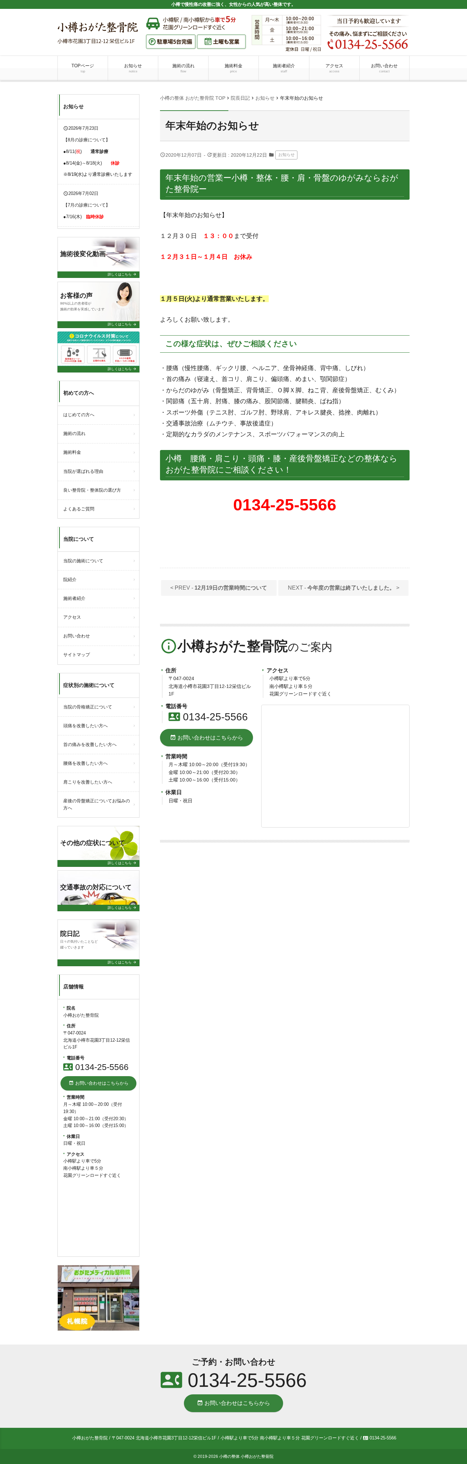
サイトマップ (76, 654)
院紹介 (70, 579)
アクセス (334, 68)
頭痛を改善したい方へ (85, 725)
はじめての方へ (78, 414)
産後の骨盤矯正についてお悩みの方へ (96, 804)
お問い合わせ (384, 68)
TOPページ (82, 68)
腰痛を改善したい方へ (85, 763)
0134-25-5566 (208, 716)
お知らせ (133, 68)
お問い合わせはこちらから (206, 737)
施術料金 (233, 68)
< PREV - (218, 588)
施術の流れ (183, 68)
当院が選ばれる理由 (83, 471)
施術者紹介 (284, 68)
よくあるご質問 (78, 508)
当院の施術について (83, 560)
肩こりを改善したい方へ (87, 782)
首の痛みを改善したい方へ (90, 744)
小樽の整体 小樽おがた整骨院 (246, 1456)
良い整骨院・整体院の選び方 (92, 490)
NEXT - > (343, 588)
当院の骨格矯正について (87, 706)
